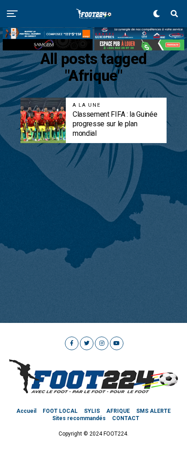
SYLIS (92, 411)
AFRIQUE (118, 411)
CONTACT (125, 418)
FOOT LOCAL (60, 411)
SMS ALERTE (153, 411)
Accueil (26, 411)
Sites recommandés (79, 418)
